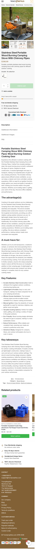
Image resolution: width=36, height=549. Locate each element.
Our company (6, 500)
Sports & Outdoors (26, 383)
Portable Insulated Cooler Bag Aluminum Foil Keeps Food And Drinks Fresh (14, 427)
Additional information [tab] (9, 130)
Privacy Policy (6, 508)
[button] (30, 24)
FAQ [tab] (2, 139)
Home (3, 5)
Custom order (6, 531)
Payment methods (7, 525)
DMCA (3, 513)
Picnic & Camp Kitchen (13, 383)
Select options (15, 436)
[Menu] (4, 1)
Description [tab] (5, 125)
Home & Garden (10, 5)
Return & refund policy (9, 528)
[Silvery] (4, 76)
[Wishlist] (26, 397)
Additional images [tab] (7, 135)
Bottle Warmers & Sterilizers (11, 424)
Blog (3, 502)
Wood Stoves (19, 5)
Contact (4, 505)
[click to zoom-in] (18, 23)
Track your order (7, 520)
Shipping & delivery (8, 523)
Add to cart (21, 86)
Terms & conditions (8, 510)
